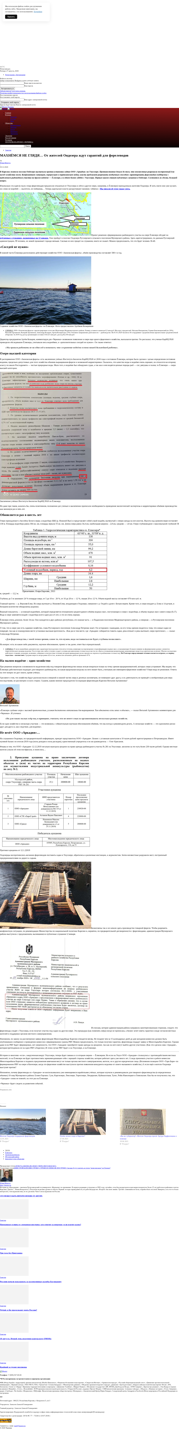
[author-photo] (6, 1181)
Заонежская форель (12, 1155)
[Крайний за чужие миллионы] (14, 1361)
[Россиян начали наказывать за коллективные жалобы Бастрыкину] (14, 1275)
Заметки (8, 150)
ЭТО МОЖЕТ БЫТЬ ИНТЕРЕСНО (14, 1196)
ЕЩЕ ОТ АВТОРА (35, 1196)
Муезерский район (12, 1157)
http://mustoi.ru (5, 1185)
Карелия (13, 117)
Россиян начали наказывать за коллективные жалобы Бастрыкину (31, 1281)
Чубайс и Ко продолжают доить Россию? (18, 1310)
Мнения (13, 127)
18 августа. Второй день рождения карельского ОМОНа (25, 1338)
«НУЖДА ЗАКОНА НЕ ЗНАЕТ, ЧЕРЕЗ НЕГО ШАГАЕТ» (35, 1166)
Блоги (12, 129)
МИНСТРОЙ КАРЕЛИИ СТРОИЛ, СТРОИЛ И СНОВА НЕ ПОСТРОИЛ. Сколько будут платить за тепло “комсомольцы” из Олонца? (62, 1168)
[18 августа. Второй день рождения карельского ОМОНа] (14, 1332)
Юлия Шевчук (5, 163)
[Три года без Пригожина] (14, 1247)
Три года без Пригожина (11, 1253)
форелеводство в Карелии (14, 1159)
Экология (8, 136)
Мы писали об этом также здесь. (115, 189)
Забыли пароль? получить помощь (12, 91)
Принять (11, 17)
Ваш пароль (28, 86)
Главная (8, 113)
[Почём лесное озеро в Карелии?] (88, 1122)
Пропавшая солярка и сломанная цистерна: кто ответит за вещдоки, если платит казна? (40, 1224)
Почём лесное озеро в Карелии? (72, 1136)
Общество (9, 123)
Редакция (8, 140)
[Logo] (4, 109)
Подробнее (38, 12)
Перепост (14, 131)
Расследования (10, 138)
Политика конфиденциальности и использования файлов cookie (23, 93)
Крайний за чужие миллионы (13, 1367)
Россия (13, 119)
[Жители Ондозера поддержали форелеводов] (28, 1122)
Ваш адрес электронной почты (35, 100)
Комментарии (15, 125)
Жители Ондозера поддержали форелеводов (17, 1136)
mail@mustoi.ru (20, 1426)
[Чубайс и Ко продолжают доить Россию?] (14, 1304)
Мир (12, 121)
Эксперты (14, 134)
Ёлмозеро (8, 1153)
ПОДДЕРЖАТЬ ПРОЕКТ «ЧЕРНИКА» (19, 142)
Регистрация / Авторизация (15, 75)
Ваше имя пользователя (33, 83)
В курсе (8, 115)
